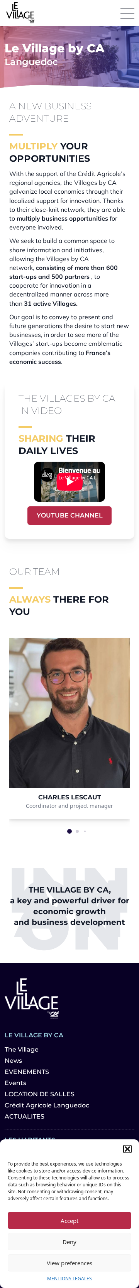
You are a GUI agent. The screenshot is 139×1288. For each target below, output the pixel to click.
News (13, 1060)
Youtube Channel (70, 515)
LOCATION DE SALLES (40, 1094)
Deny (69, 1242)
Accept (69, 1220)
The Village (22, 1049)
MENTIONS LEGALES (69, 1278)
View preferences (69, 1263)
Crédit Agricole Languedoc (47, 1105)
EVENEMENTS (27, 1071)
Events (15, 1083)
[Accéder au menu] (127, 13)
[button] (127, 1149)
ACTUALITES (24, 1116)
